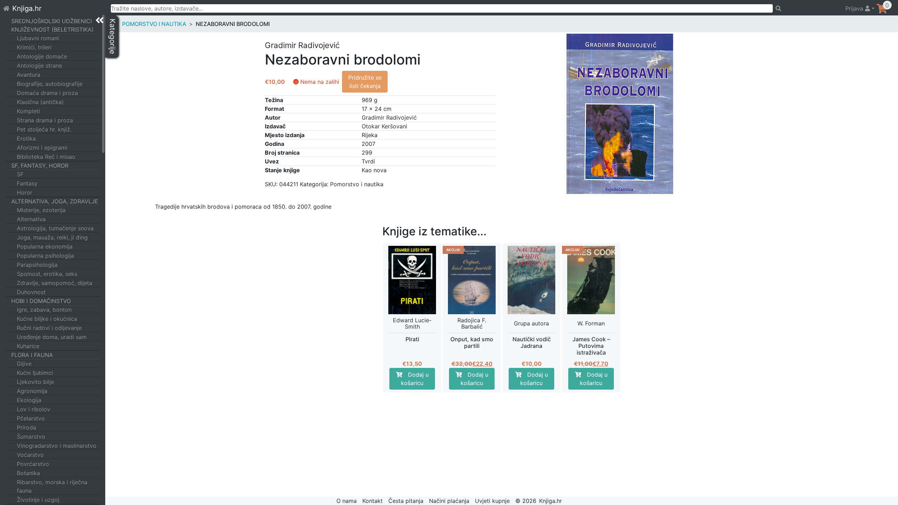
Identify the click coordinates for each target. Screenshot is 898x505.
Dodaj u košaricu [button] (415, 378)
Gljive (24, 363)
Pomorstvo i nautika (154, 23)
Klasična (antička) (40, 102)
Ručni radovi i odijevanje (49, 327)
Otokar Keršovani (384, 126)
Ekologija (29, 400)
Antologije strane (39, 65)
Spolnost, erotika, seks (47, 273)
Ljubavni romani (38, 38)
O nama (346, 500)
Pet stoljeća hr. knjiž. (44, 129)
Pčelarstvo (31, 418)
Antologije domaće (42, 56)
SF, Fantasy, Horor (39, 165)
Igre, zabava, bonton (44, 309)
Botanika (28, 473)
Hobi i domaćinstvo (41, 300)
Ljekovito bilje (35, 381)
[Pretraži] (806, 8)
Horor (24, 192)
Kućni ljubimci (35, 372)
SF (20, 174)
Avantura (28, 74)
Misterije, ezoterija (41, 210)
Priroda (26, 427)
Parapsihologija (37, 264)
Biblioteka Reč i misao (46, 156)
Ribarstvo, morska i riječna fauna (52, 486)
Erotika (26, 138)
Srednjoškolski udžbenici (51, 21)
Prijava (855, 8)
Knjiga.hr (26, 8)
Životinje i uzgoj (38, 499)
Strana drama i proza (45, 120)
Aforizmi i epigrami (42, 147)
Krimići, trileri (34, 47)
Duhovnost (31, 292)
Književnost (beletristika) (52, 29)
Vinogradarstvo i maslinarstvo (56, 445)
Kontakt (372, 500)
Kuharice (28, 346)
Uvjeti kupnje (492, 500)
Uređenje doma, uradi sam (52, 337)
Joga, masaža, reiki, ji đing (52, 237)
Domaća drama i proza (47, 92)
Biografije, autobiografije (49, 83)
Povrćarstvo (33, 463)
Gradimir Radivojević (389, 117)
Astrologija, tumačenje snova (55, 228)
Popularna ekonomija (45, 246)
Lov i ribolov (33, 409)
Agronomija (32, 391)
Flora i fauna (32, 354)
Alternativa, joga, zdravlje (54, 201)
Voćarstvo (30, 454)
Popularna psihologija (45, 255)
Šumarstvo (31, 436)
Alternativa (31, 219)
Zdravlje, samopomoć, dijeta (54, 283)
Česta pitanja (405, 500)
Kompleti (28, 111)
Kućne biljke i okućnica (47, 318)
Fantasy (27, 183)
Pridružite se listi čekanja (365, 81)
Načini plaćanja (449, 500)
